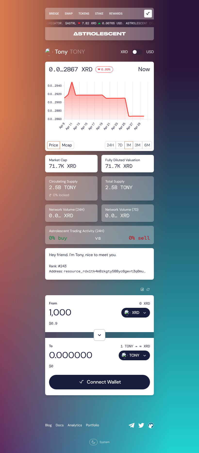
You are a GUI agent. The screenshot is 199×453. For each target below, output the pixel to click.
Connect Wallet (104, 382)
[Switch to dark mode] (93, 442)
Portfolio (92, 425)
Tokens (83, 14)
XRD (124, 51)
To (51, 346)
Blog (48, 425)
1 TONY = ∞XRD (135, 346)
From (53, 303)
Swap (69, 14)
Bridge (54, 14)
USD (150, 51)
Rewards (116, 14)
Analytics (74, 425)
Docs (60, 425)
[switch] (137, 52)
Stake (99, 14)
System (104, 442)
